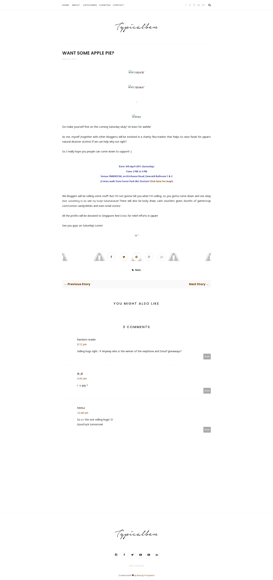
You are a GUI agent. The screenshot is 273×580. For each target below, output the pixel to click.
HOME (65, 5)
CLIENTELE (105, 5)
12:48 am (82, 413)
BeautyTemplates (146, 575)
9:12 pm (82, 344)
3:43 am (82, 378)
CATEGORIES (90, 5)
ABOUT (76, 5)
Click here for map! (161, 181)
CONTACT (118, 5)
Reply (207, 356)
